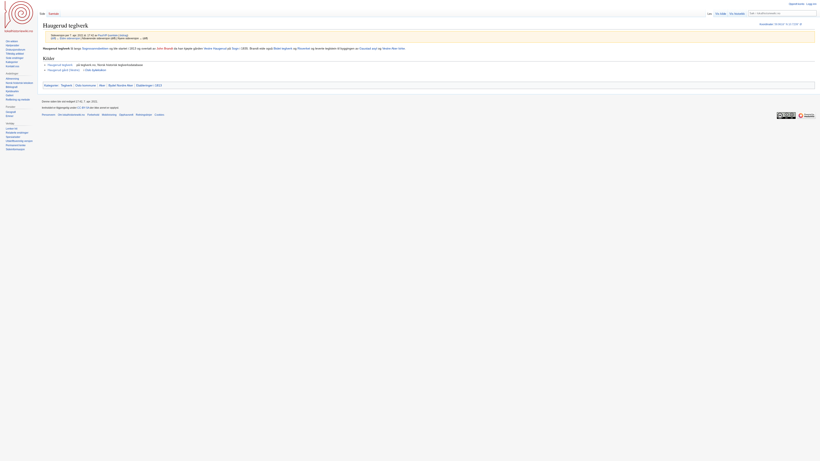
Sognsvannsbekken (95, 48)
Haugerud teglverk (60, 65)
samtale (113, 35)
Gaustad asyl (368, 48)
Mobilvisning (109, 114)
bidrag (123, 35)
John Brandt (165, 48)
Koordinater (766, 24)
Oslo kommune (85, 85)
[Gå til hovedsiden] (19, 17)
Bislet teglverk (283, 48)
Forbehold (93, 114)
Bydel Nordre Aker (120, 85)
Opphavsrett (126, 114)
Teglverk (66, 85)
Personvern (48, 114)
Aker (102, 85)
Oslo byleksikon (95, 70)
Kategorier (51, 85)
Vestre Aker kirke (393, 48)
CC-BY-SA (83, 107)
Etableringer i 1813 (149, 85)
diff (53, 38)
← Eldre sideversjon (68, 38)
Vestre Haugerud (215, 48)
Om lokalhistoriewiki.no (71, 114)
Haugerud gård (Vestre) (64, 70)
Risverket (303, 48)
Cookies (159, 114)
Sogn (235, 48)
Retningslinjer (144, 114)
